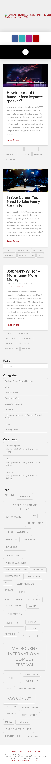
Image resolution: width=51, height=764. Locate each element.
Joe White (32, 628)
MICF (11, 678)
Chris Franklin (17, 532)
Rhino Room (10, 707)
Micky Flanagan (11, 339)
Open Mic (32, 681)
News (7, 424)
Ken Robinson (31, 149)
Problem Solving (11, 349)
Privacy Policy (15, 751)
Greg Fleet (27, 592)
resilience (26, 349)
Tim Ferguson (32, 736)
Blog (7, 387)
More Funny (25, 154)
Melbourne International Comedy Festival (25, 656)
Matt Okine (10, 634)
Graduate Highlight (13, 404)
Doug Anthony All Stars (16, 570)
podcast (9, 688)
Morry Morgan (32, 674)
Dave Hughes (14, 546)
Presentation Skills (26, 255)
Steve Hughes (29, 715)
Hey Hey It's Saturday (14, 606)
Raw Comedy (19, 698)
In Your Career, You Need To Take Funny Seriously (23, 201)
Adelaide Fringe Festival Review (19, 381)
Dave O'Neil (13, 555)
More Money (39, 154)
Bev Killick (31, 516)
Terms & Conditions (32, 751)
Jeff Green (14, 614)
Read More (13, 140)
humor (7, 149)
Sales (40, 255)
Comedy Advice (12, 398)
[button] (25, 52)
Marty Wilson (10, 154)
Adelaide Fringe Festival (24, 507)
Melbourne (31, 636)
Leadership (9, 250)
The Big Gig (23, 722)
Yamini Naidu (10, 159)
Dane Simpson (29, 539)
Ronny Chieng (10, 714)
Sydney (8, 722)
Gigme (8, 583)
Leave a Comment (16, 286)
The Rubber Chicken (13, 736)
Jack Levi (33, 606)
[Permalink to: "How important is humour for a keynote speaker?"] (25, 75)
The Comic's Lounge (18, 729)
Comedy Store (11, 539)
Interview (9, 409)
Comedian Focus (12, 392)
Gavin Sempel (33, 576)
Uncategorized (11, 429)
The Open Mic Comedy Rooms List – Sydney (23, 450)
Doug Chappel (38, 570)
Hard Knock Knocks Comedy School (22, 599)
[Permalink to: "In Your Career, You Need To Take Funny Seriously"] (25, 180)
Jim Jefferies (13, 623)
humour (18, 149)
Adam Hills (9, 495)
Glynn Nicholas (25, 583)
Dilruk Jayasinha (16, 563)
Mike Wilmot (27, 339)
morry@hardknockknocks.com (25, 760)
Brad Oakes (35, 523)
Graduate (9, 590)
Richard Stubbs (31, 707)
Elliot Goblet (12, 576)
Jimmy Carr (33, 622)
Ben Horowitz (13, 517)
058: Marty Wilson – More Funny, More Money (23, 275)
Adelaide (24, 496)
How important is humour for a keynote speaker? (25, 96)
